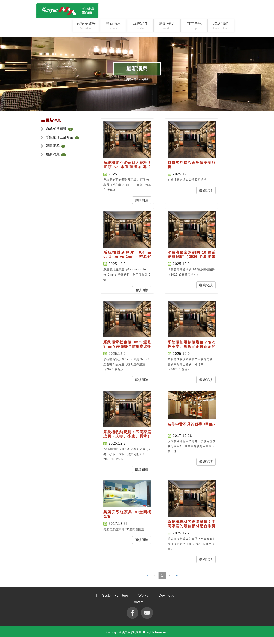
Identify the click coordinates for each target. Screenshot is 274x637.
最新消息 (113, 26)
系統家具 (140, 26)
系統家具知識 (56, 128)
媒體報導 (53, 145)
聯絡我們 (221, 26)
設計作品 (167, 26)
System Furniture (115, 595)
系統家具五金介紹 (59, 137)
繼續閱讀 (142, 200)
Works (143, 595)
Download (166, 595)
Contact (137, 602)
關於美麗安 (86, 26)
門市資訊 (194, 26)
